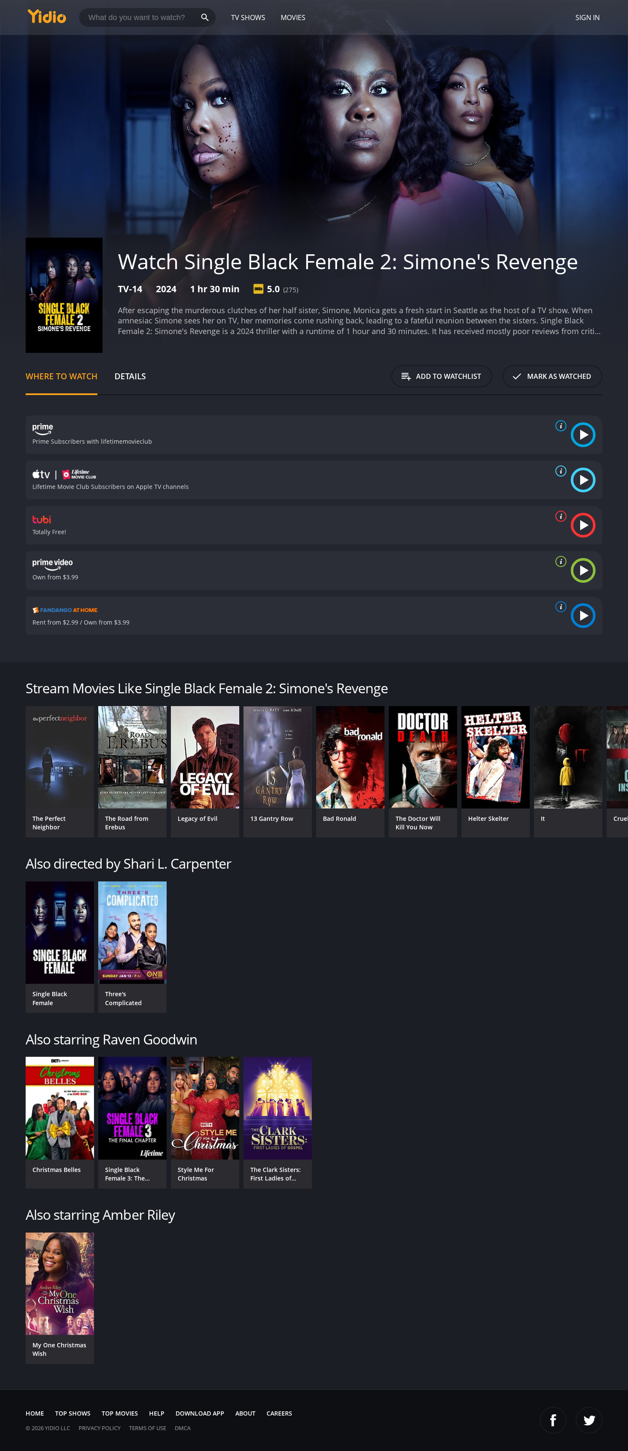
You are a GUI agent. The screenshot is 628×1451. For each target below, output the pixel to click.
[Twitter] (589, 1420)
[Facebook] (553, 1420)
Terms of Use (147, 1428)
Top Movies (120, 1413)
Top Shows (73, 1413)
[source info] (559, 425)
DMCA (183, 1428)
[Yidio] (47, 19)
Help (156, 1413)
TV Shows (248, 17)
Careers (279, 1413)
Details (130, 376)
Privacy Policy (99, 1428)
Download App (200, 1413)
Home (35, 1413)
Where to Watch (61, 376)
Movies (293, 17)
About (245, 1413)
